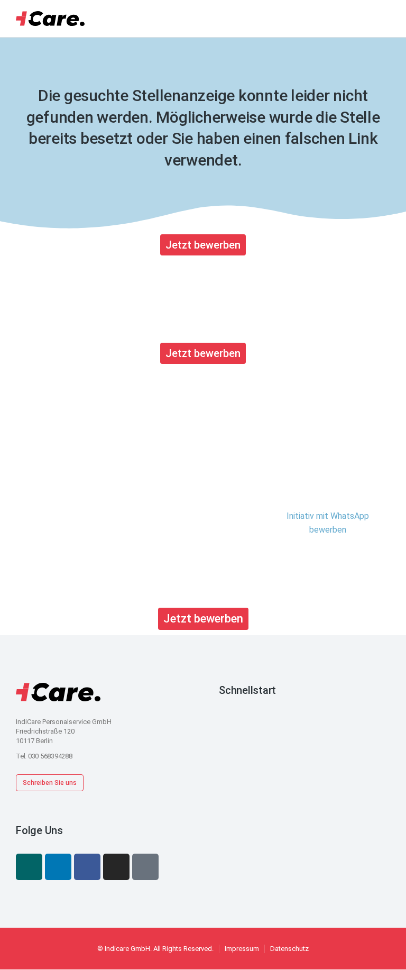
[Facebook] (87, 867)
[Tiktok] (145, 867)
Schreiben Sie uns (50, 782)
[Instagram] (116, 867)
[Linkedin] (58, 867)
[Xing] (29, 867)
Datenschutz (289, 949)
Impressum (242, 949)
